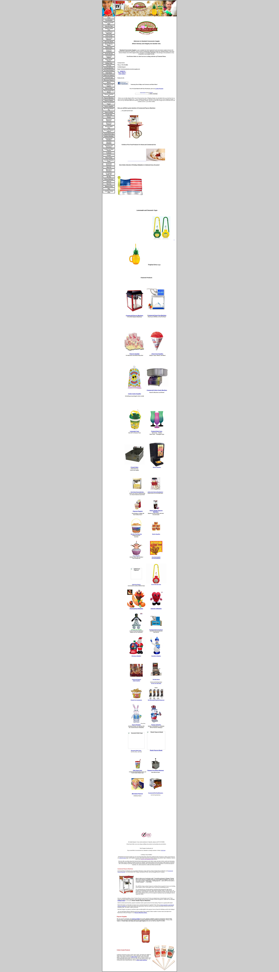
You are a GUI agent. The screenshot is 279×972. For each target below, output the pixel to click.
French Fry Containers (109, 50)
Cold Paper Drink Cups (109, 192)
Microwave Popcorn (109, 80)
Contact (109, 155)
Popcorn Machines (108, 97)
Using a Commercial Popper (109, 103)
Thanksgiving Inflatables (108, 139)
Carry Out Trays (109, 26)
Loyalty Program (159, 88)
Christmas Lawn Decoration (109, 146)
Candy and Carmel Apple (108, 23)
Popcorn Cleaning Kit (108, 95)
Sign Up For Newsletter (109, 170)
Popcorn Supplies (108, 106)
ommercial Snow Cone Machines (157, 315)
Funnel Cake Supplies (109, 56)
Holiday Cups (108, 63)
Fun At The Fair (109, 53)
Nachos (109, 82)
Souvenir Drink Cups (109, 127)
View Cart (109, 184)
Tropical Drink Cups (109, 133)
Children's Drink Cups (109, 29)
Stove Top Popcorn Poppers (109, 131)
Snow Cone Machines (109, 120)
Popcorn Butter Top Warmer (109, 91)
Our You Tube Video (156, 683)
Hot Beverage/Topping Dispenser (156, 700)
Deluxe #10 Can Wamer (109, 44)
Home (108, 17)
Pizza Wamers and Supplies (108, 85)
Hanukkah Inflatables (108, 143)
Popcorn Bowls (109, 88)
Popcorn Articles (109, 112)
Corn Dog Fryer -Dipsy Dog (109, 33)
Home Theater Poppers (108, 60)
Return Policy (108, 157)
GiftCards (109, 181)
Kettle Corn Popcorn (109, 75)
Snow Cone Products (109, 123)
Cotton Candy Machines (108, 39)
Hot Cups (109, 65)
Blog (109, 188)
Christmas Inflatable (136, 656)
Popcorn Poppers (109, 100)
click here (163, 850)
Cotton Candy (108, 35)
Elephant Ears (108, 47)
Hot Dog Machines (108, 68)
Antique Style (121, 900)
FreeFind (151, 92)
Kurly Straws (109, 72)
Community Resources (109, 164)
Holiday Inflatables (108, 136)
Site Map (109, 176)
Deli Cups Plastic (109, 41)
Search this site (142, 92)
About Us (109, 167)
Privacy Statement (108, 179)
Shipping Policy (109, 186)
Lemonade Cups (109, 77)
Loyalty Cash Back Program (108, 150)
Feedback (108, 152)
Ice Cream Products (109, 70)
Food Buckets (108, 20)
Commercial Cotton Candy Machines (157, 390)
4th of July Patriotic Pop (109, 109)
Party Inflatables (136, 555)
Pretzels (109, 117)
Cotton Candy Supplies (134, 393)
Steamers (160, 793)
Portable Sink (109, 114)
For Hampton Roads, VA (109, 174)
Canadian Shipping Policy (109, 160)
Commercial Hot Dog (153, 793)
